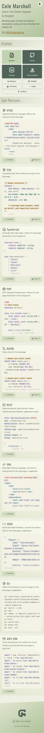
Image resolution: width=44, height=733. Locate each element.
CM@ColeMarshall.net (14, 32)
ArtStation (13, 86)
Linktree (23, 91)
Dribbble (34, 81)
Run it (37, 160)
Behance (13, 81)
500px (33, 86)
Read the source (23, 721)
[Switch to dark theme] (40, 3)
